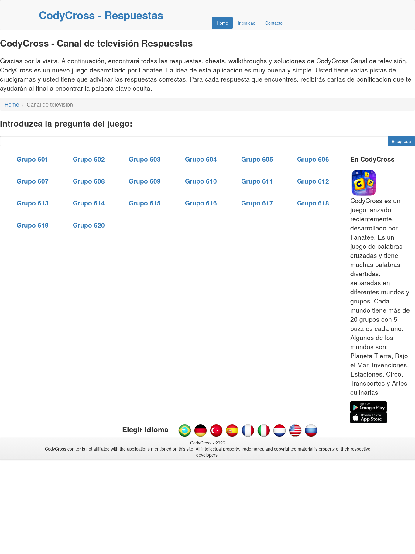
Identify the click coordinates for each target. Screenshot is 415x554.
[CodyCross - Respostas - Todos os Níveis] (184, 430)
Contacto (274, 23)
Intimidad (247, 23)
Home (222, 23)
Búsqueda (401, 141)
